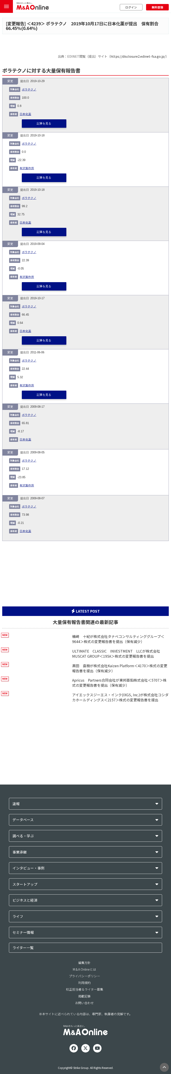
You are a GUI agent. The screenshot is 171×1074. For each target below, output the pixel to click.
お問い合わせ (84, 1003)
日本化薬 (25, 114)
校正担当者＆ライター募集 (84, 989)
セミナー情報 (23, 932)
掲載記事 (84, 996)
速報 (16, 803)
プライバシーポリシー (84, 976)
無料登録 (157, 7)
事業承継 (19, 852)
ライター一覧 (23, 947)
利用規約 (84, 982)
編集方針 (84, 962)
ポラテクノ (29, 89)
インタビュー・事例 (28, 868)
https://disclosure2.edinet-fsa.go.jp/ (138, 56)
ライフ (17, 916)
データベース (23, 819)
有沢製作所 (27, 168)
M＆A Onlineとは (84, 969)
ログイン (131, 7)
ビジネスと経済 (24, 900)
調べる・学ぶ (23, 835)
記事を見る (44, 123)
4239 (36, 23)
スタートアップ (24, 884)
